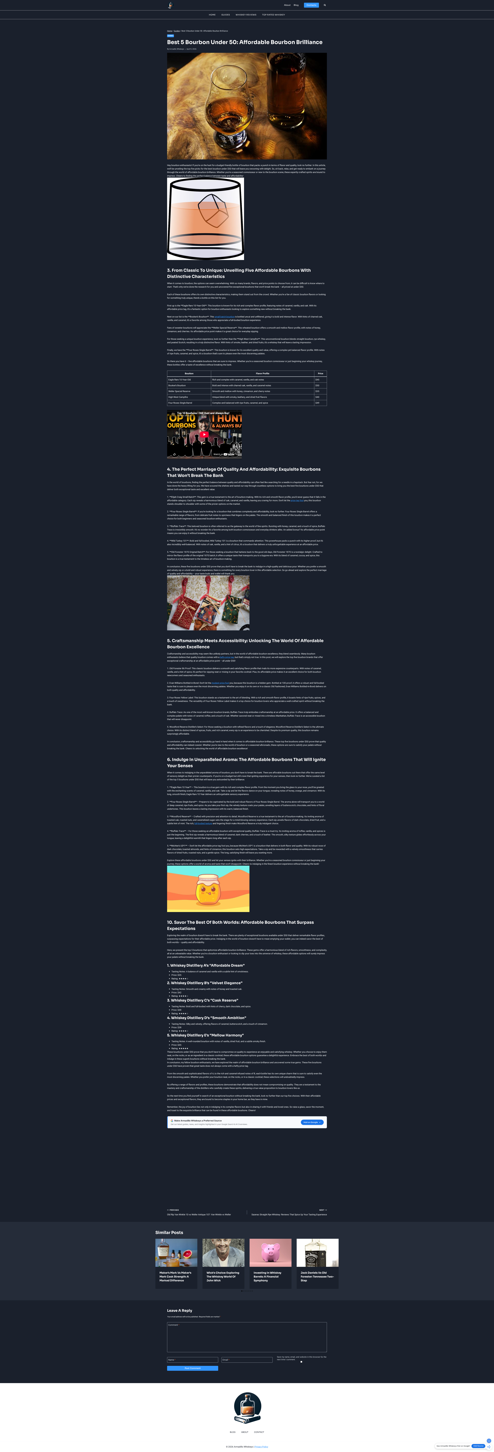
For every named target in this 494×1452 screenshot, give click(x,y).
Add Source (478, 1446)
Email (226, 1360)
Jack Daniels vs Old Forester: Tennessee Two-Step (317, 1276)
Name (171, 1360)
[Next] (334, 1264)
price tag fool (297, 500)
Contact (259, 1432)
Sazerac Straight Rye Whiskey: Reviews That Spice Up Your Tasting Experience (289, 1212)
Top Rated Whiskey (273, 15)
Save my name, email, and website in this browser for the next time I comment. (301, 1358)
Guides (225, 15)
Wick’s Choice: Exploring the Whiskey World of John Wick (223, 1276)
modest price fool (220, 683)
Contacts (311, 5)
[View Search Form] (325, 5)
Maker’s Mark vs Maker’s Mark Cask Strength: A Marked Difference (175, 1276)
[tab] (241, 1291)
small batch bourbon (225, 316)
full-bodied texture (203, 823)
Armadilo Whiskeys (176, 49)
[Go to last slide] (159, 1264)
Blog (296, 5)
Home (212, 15)
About (287, 5)
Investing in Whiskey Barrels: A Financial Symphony (267, 1276)
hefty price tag (227, 657)
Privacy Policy (261, 1446)
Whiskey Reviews (246, 15)
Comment (173, 1325)
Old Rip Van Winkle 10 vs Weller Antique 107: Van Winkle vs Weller (199, 1212)
